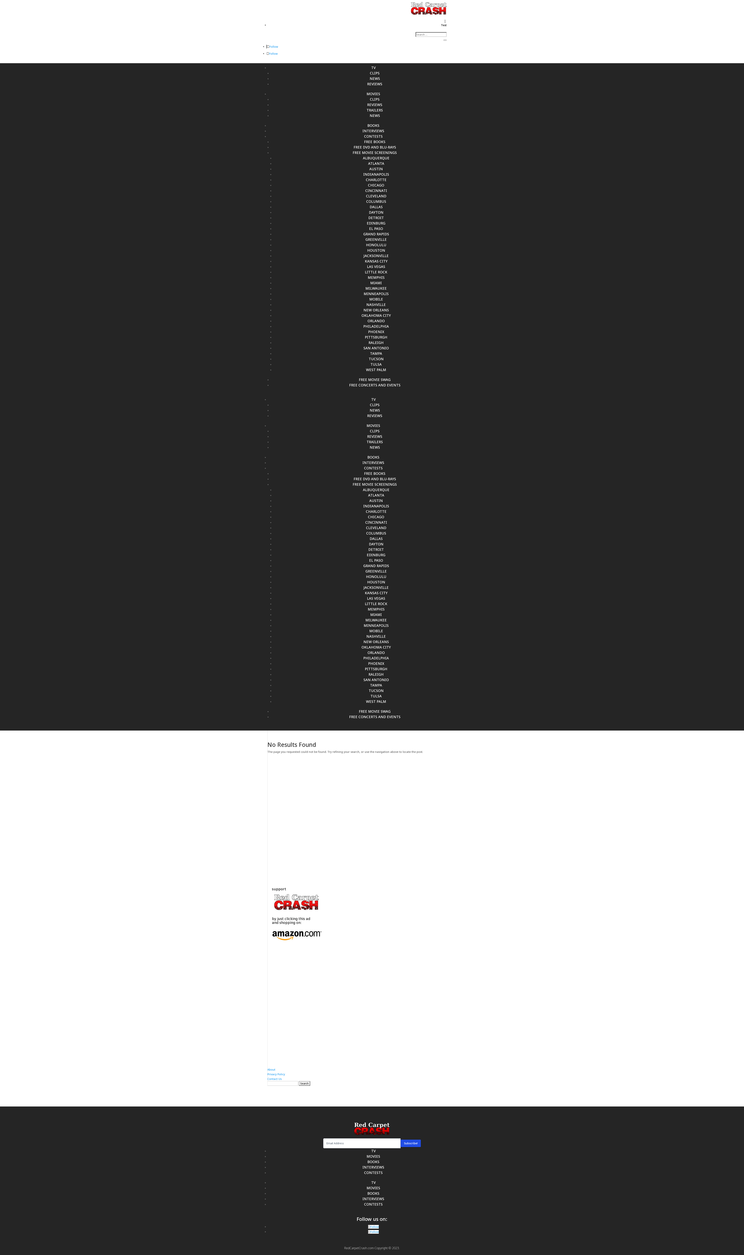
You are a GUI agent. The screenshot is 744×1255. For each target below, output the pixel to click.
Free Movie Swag (375, 379)
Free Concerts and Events (374, 385)
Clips (375, 73)
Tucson (376, 359)
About (271, 1069)
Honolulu (376, 245)
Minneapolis (376, 293)
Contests (373, 136)
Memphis (376, 277)
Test (444, 25)
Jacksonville (376, 255)
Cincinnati (376, 190)
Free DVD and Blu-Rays (375, 147)
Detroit (376, 217)
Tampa (376, 353)
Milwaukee (376, 288)
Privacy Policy (276, 1074)
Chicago (376, 185)
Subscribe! (411, 1143)
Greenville (376, 239)
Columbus (376, 201)
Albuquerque (376, 158)
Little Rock (376, 272)
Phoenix (376, 331)
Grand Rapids (376, 234)
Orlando (376, 321)
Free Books (374, 141)
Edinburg (376, 223)
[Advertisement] (372, 817)
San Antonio (376, 348)
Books (373, 125)
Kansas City (376, 261)
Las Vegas (376, 266)
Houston (376, 250)
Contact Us (274, 1079)
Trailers (375, 110)
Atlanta (376, 163)
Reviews (374, 84)
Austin (376, 169)
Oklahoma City (376, 315)
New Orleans (376, 310)
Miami (376, 283)
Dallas (376, 207)
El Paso (376, 228)
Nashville (376, 304)
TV (373, 67)
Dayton (376, 212)
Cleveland (376, 196)
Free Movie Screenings (375, 152)
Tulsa (376, 364)
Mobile (376, 299)
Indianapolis (376, 174)
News (375, 78)
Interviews (373, 131)
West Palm (376, 369)
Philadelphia (376, 326)
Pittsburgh (376, 337)
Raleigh (376, 342)
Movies (373, 94)
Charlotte (376, 179)
